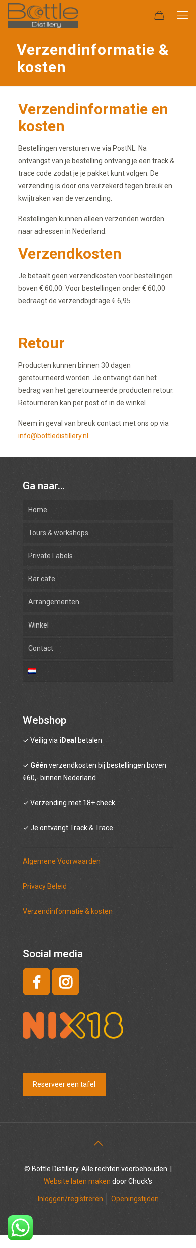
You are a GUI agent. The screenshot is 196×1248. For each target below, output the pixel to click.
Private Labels (50, 556)
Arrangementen (53, 602)
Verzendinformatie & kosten (68, 911)
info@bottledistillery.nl (53, 436)
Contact (40, 648)
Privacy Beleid (45, 886)
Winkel (38, 625)
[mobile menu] (182, 15)
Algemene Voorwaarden (62, 861)
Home (37, 510)
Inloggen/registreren (70, 1199)
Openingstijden (135, 1199)
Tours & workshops (58, 533)
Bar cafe (41, 579)
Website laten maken (77, 1181)
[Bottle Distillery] (43, 15)
